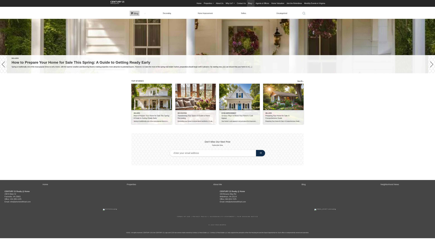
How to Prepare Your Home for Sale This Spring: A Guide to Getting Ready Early (81, 62)
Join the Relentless (294, 3)
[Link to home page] (118, 3)
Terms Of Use (183, 216)
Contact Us (241, 3)
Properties (209, 4)
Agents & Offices (262, 3)
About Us (219, 3)
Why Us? (231, 4)
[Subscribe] (260, 153)
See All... (300, 81)
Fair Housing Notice (247, 216)
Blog (251, 4)
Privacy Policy (200, 216)
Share (431, 79)
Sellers (15, 58)
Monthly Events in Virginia (314, 3)
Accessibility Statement (222, 216)
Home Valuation (277, 3)
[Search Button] (304, 13)
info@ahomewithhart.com (20, 202)
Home (199, 3)
